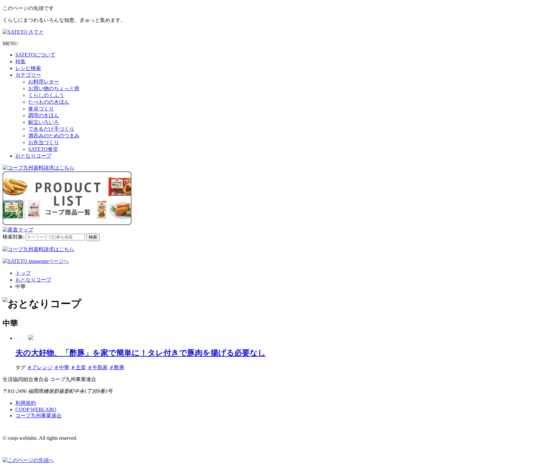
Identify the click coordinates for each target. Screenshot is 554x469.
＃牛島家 (97, 367)
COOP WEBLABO (35, 409)
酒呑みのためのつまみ (54, 135)
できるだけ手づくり (51, 129)
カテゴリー (28, 75)
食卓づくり (41, 108)
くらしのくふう (46, 95)
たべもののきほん (48, 102)
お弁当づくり (43, 142)
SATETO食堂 (43, 149)
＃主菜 (78, 367)
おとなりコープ (33, 156)
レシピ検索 (28, 68)
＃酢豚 (116, 367)
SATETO (35, 54)
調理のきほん (43, 115)
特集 (20, 61)
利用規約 (25, 403)
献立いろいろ (43, 122)
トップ (23, 273)
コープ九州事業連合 (38, 415)
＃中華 (61, 367)
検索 (93, 237)
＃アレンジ (40, 367)
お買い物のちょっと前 (54, 88)
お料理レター (43, 81)
